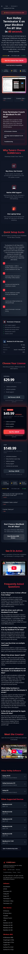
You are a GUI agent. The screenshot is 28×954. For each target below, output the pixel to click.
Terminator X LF (7, 903)
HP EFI (5, 889)
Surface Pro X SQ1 (8, 947)
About (4, 869)
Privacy (14, 872)
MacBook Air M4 (8, 930)
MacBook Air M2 (8, 925)
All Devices (6, 911)
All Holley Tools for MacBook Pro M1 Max (13, 136)
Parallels (5, 915)
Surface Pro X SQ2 (8, 949)
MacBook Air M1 (8, 923)
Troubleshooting (8, 141)
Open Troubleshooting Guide (11, 848)
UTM (4, 920)
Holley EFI (6, 894)
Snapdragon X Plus (8, 942)
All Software (6, 886)
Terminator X (14, 6)
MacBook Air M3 (8, 927)
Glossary (18, 869)
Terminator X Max (8, 901)
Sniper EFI (6, 896)
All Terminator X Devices (10, 131)
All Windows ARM (8, 937)
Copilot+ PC (6, 945)
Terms (18, 872)
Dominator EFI (7, 891)
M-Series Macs (7, 913)
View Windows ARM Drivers (15, 537)
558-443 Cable (11, 869)
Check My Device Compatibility (14, 65)
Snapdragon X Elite (8, 940)
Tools (6, 6)
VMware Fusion (7, 918)
